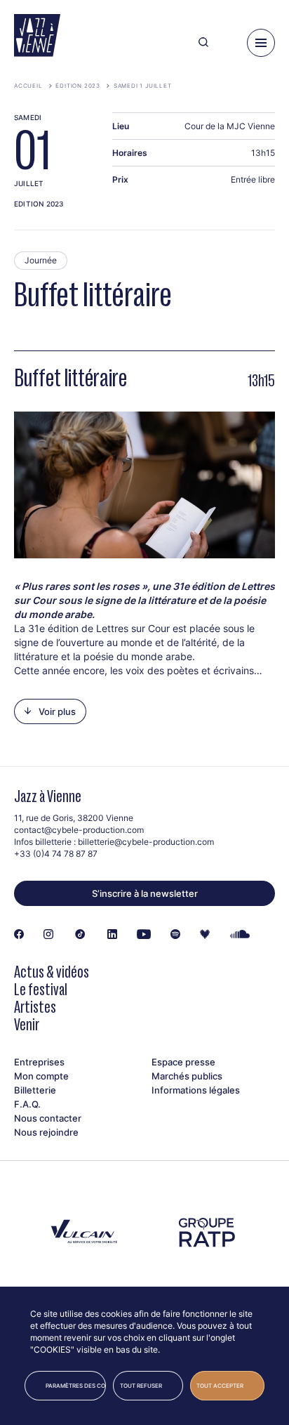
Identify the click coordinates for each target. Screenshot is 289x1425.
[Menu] (261, 43)
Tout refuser (141, 1385)
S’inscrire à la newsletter (145, 893)
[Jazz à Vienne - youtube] (144, 935)
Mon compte (41, 1076)
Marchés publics (187, 1076)
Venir (26, 1024)
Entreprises (39, 1062)
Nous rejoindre (46, 1132)
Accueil (28, 85)
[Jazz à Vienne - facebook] (19, 935)
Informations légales (196, 1090)
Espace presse (183, 1062)
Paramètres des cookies (76, 1385)
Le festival (40, 989)
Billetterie (35, 1090)
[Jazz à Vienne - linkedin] (112, 935)
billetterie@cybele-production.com (146, 842)
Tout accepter (219, 1385)
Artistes (35, 1007)
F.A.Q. (27, 1104)
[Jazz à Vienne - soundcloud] (240, 935)
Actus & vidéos (51, 971)
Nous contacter (47, 1118)
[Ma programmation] (227, 43)
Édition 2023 (77, 85)
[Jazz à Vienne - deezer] (205, 935)
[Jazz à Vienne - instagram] (48, 935)
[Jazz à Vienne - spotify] (175, 935)
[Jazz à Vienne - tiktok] (80, 935)
